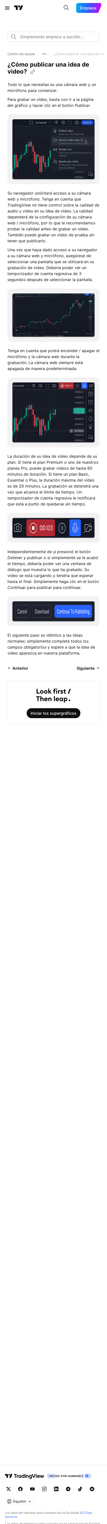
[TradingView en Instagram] (44, 1488)
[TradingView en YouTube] (32, 1488)
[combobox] (53, 37)
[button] (21, 54)
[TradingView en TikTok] (80, 1488)
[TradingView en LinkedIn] (56, 1488)
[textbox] (55, 37)
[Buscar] (66, 8)
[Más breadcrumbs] (44, 54)
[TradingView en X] (8, 1488)
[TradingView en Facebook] (20, 1488)
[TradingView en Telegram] (68, 1488)
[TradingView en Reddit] (92, 1488)
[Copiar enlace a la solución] (33, 72)
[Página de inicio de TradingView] (18, 7)
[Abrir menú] (7, 8)
